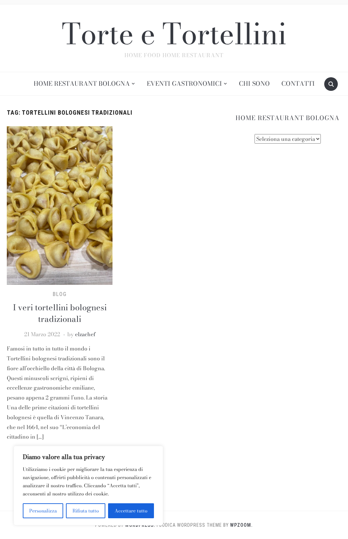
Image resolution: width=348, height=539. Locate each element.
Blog (60, 294)
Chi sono (254, 83)
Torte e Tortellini (174, 34)
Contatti (298, 83)
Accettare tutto (131, 510)
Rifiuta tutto (85, 510)
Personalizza (43, 510)
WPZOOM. (241, 525)
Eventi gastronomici (184, 83)
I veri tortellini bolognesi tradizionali (60, 313)
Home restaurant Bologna (82, 83)
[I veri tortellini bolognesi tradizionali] (59, 205)
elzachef (85, 334)
